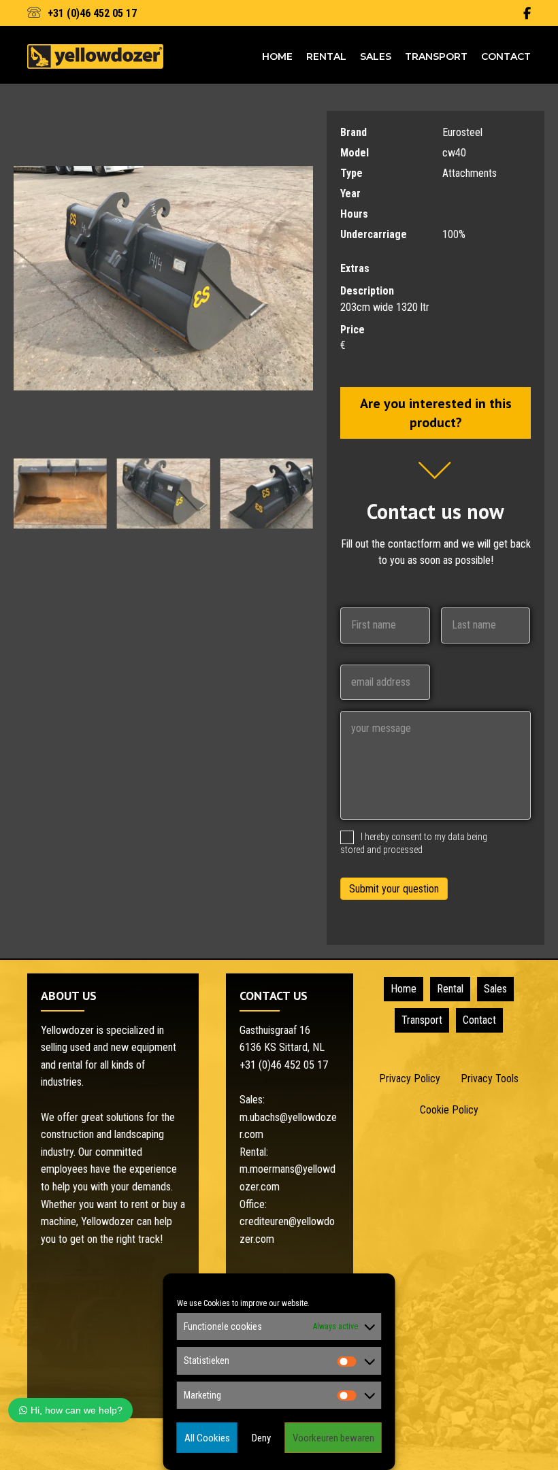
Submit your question (394, 888)
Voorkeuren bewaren (333, 1438)
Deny (261, 1438)
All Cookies (207, 1438)
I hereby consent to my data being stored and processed (413, 843)
